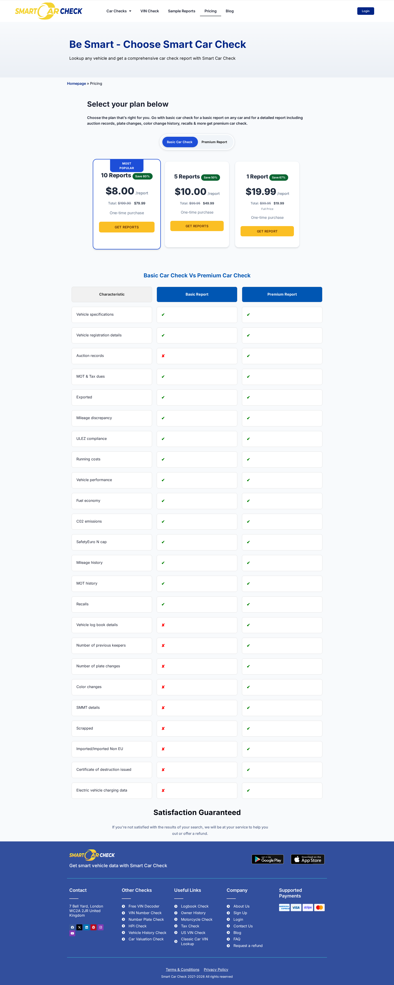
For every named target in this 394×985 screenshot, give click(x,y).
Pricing (211, 11)
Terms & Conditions (182, 969)
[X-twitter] (79, 927)
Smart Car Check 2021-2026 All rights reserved (197, 976)
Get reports (127, 227)
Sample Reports (181, 11)
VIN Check (149, 11)
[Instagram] (101, 927)
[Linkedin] (86, 927)
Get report (267, 231)
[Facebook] (72, 927)
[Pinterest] (93, 927)
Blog (230, 11)
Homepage (76, 83)
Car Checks (116, 11)
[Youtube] (72, 933)
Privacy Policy (216, 969)
